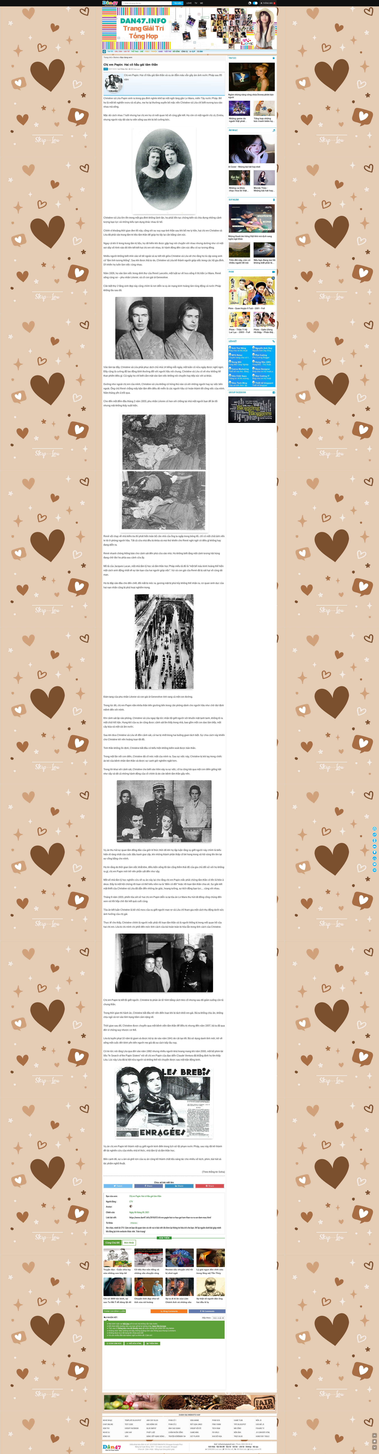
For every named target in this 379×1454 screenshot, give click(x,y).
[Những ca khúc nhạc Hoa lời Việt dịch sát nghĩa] (239, 178)
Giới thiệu (212, 1447)
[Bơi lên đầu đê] (374, 1435)
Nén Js (258, 1420)
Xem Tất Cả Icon (159, 1326)
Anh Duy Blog (152, 1420)
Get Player (194, 1436)
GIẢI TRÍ (127, 51)
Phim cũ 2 (172, 1424)
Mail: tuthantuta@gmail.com (224, 1444)
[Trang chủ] (104, 52)
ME (201, 3)
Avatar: (109, 1206)
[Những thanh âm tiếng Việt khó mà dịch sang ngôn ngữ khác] (251, 219)
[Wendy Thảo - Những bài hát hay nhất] (264, 178)
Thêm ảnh (153, 1343)
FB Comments (207, 1311)
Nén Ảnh (237, 1432)
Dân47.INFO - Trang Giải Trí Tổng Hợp (111, 3)
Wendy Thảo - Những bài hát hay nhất (263, 189)
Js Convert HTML (263, 1432)
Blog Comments (170, 1311)
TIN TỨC (110, 51)
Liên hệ (242, 1447)
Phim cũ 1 (172, 1420)
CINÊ (141, 51)
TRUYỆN (154, 51)
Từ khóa (109, 1222)
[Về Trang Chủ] (374, 828)
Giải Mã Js (260, 1424)
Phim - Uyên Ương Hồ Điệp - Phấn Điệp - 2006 (264, 331)
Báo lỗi (229, 1447)
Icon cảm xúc (115, 1343)
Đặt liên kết (221, 1447)
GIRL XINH (118, 51)
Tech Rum (216, 1428)
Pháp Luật (151, 1432)
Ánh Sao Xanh (174, 1428)
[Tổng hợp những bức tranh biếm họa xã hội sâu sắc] (264, 108)
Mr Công (237, 1428)
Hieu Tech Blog (239, 383)
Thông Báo (269, 3)
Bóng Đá (106, 1436)
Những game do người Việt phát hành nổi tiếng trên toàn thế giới (239, 120)
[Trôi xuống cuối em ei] (374, 1447)
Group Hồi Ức (195, 1428)
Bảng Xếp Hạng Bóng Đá (157, 1436)
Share (149, 1186)
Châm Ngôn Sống (175, 1432)
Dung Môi (236, 362)
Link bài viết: (111, 1217)
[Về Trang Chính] (374, 1441)
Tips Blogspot (240, 1424)
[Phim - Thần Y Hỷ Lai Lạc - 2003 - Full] (239, 319)
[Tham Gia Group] (251, 422)
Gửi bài (235, 1447)
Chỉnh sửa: (110, 1212)
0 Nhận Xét (124, 69)
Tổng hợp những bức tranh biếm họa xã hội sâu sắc (264, 120)
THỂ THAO (134, 51)
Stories (116, 57)
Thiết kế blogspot (264, 383)
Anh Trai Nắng (239, 348)
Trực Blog (238, 1436)
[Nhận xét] (374, 864)
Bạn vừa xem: (112, 1196)
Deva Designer (262, 369)
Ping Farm (216, 1424)
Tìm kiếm (177, 3)
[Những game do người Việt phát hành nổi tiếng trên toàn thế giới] (239, 108)
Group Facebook (132, 1428)
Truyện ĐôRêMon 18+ (177, 1436)
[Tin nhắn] (374, 834)
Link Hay (128, 1432)
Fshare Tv (260, 1428)
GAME (160, 51)
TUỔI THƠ (167, 51)
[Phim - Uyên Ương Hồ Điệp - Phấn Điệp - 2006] (264, 319)
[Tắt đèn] (374, 852)
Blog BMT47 (151, 1428)
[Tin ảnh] (203, 50)
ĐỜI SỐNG (176, 51)
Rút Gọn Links (196, 1424)
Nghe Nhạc (107, 1420)
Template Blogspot (133, 1420)
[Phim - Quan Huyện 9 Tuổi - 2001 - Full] (251, 291)
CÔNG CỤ (184, 51)
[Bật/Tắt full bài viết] (374, 870)
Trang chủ (108, 57)
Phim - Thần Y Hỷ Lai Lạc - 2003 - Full (239, 331)
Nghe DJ (106, 1432)
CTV (131, 1201)
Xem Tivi (106, 1428)
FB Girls (215, 1432)
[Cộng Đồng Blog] (374, 846)
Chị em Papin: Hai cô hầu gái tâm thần (145, 1196)
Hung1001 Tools (262, 1436)
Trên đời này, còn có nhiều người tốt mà (239, 261)
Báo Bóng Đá (152, 1424)
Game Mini (194, 1432)
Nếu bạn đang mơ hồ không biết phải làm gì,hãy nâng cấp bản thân (264, 261)
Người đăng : (111, 1201)
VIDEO (147, 51)
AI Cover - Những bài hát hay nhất (244, 167)
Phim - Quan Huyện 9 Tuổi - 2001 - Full (246, 308)
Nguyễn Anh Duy (263, 348)
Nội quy (255, 1447)
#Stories (134, 1223)
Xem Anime (194, 1420)
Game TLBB (238, 1420)
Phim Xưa (216, 1420)
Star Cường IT (262, 376)
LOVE (189, 3)
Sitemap (249, 1447)
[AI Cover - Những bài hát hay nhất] (251, 149)
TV (196, 3)
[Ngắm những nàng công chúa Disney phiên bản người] (251, 77)
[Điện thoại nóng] (374, 840)
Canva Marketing (240, 369)
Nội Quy (126, 1324)
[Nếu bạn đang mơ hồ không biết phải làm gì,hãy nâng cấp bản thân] (264, 250)
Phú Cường (261, 355)
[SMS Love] (374, 858)
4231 (126, 1436)
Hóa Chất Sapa (239, 376)
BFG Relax (237, 355)
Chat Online (108, 1424)
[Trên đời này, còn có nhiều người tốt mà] (239, 250)
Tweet (119, 1186)
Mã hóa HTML (135, 1343)
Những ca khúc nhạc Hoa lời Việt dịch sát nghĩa (238, 189)
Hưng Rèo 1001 (263, 362)
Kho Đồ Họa (217, 1436)
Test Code (129, 1424)
